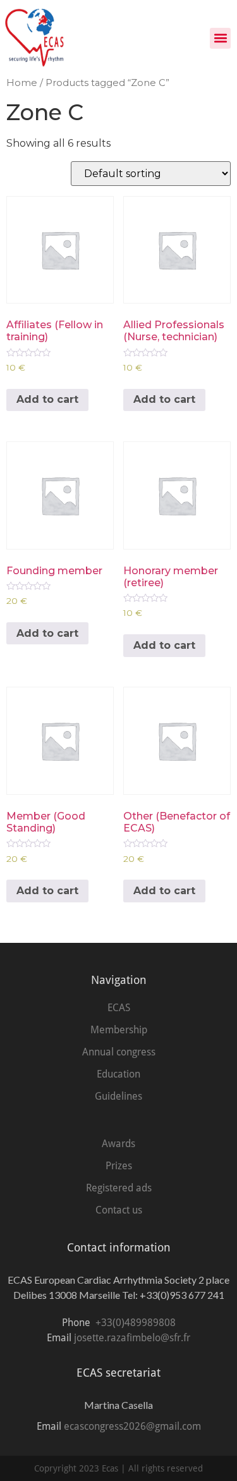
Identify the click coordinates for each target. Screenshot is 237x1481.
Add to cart (47, 399)
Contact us (118, 1210)
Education (118, 1074)
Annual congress (118, 1052)
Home (21, 83)
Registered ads (119, 1188)
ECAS (118, 1008)
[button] (220, 38)
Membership (118, 1030)
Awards (118, 1144)
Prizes (119, 1166)
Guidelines (118, 1096)
